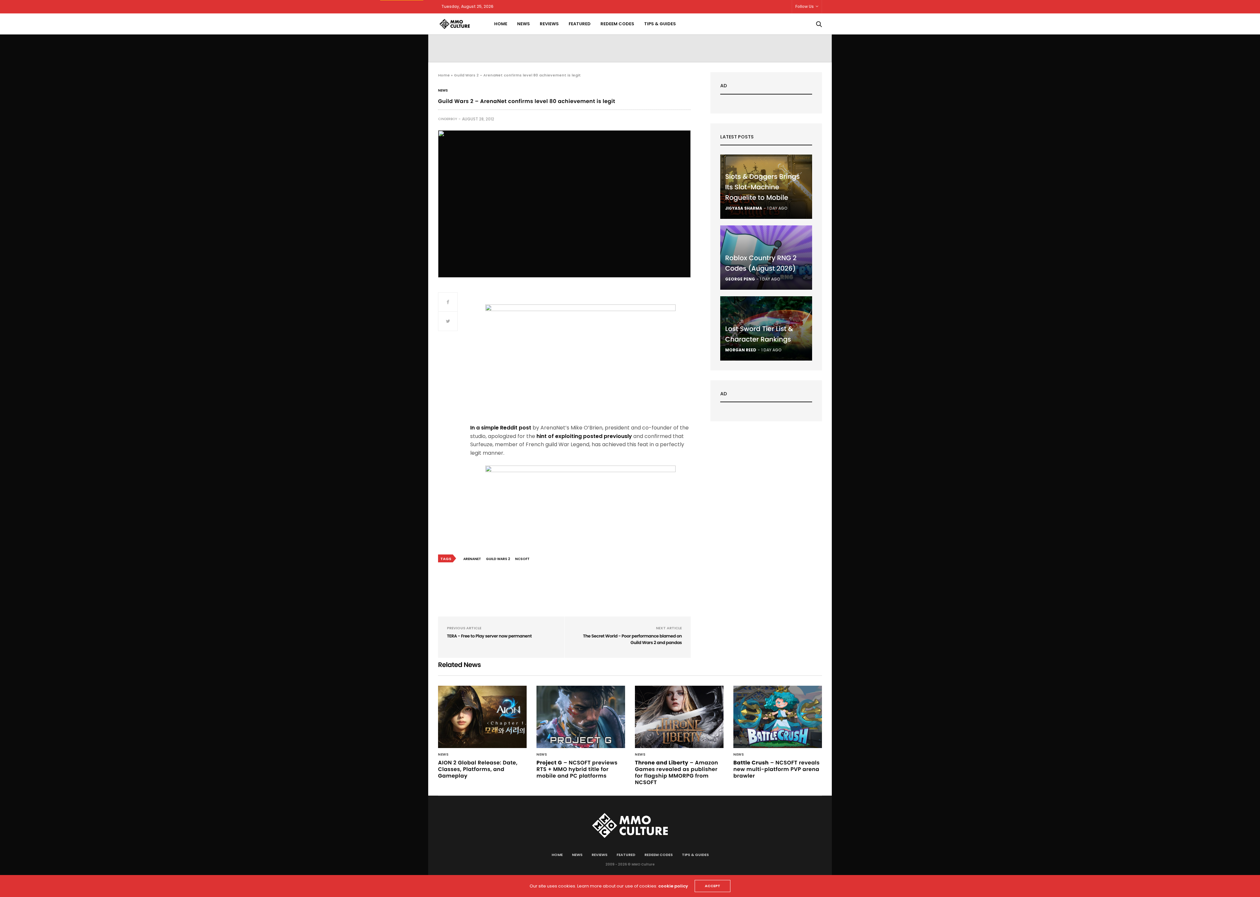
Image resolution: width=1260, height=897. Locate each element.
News (523, 24)
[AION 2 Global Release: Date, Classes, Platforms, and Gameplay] (482, 717)
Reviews (549, 24)
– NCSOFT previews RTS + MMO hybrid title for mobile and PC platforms (577, 769)
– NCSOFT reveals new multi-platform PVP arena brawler (776, 769)
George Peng (740, 279)
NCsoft (522, 558)
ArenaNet (472, 558)
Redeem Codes (617, 24)
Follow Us (804, 6)
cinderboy (447, 118)
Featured (580, 24)
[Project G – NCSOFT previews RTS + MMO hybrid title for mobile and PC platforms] (580, 717)
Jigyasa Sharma (743, 208)
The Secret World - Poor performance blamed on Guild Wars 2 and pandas (632, 639)
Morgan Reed (740, 350)
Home (500, 24)
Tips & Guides (660, 24)
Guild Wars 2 (498, 558)
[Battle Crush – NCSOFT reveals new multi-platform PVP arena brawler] (777, 717)
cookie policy (673, 886)
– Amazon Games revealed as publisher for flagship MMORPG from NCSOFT (676, 772)
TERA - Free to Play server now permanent (489, 636)
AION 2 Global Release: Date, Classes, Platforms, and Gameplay (477, 769)
